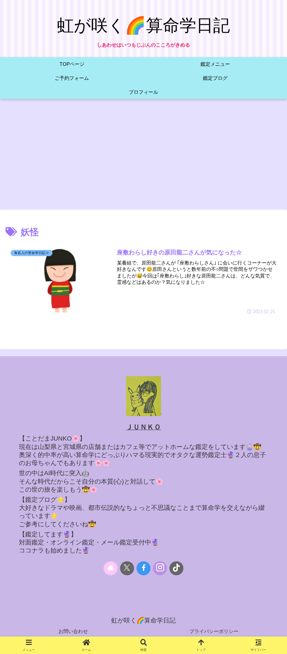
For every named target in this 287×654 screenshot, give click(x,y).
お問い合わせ (73, 631)
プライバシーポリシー (213, 631)
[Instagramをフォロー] (160, 568)
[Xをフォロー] (127, 568)
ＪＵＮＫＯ (143, 427)
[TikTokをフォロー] (176, 568)
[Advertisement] (143, 156)
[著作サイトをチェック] (111, 568)
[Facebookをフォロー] (143, 568)
